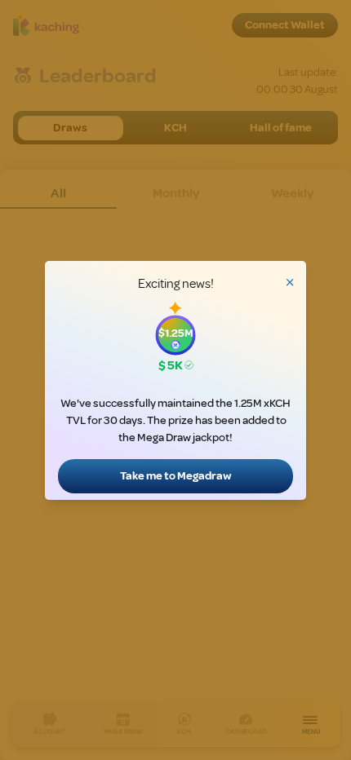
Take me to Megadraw (176, 476)
